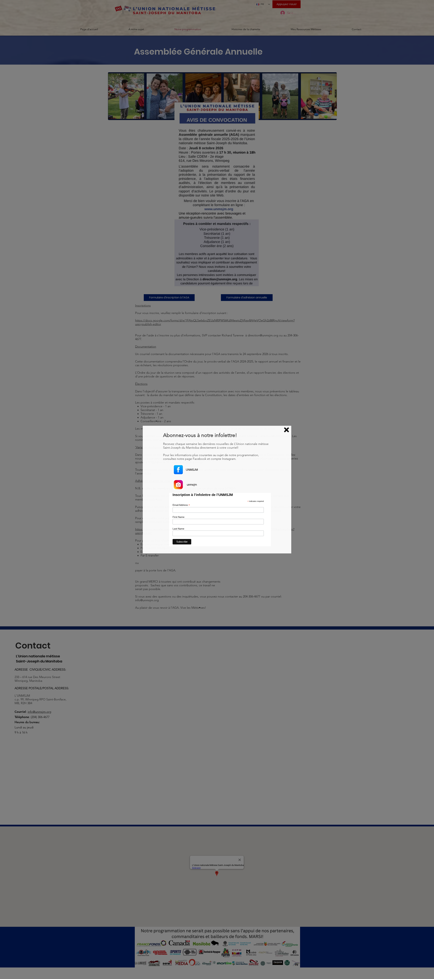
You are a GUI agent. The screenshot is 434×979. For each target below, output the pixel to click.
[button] (286, 429)
